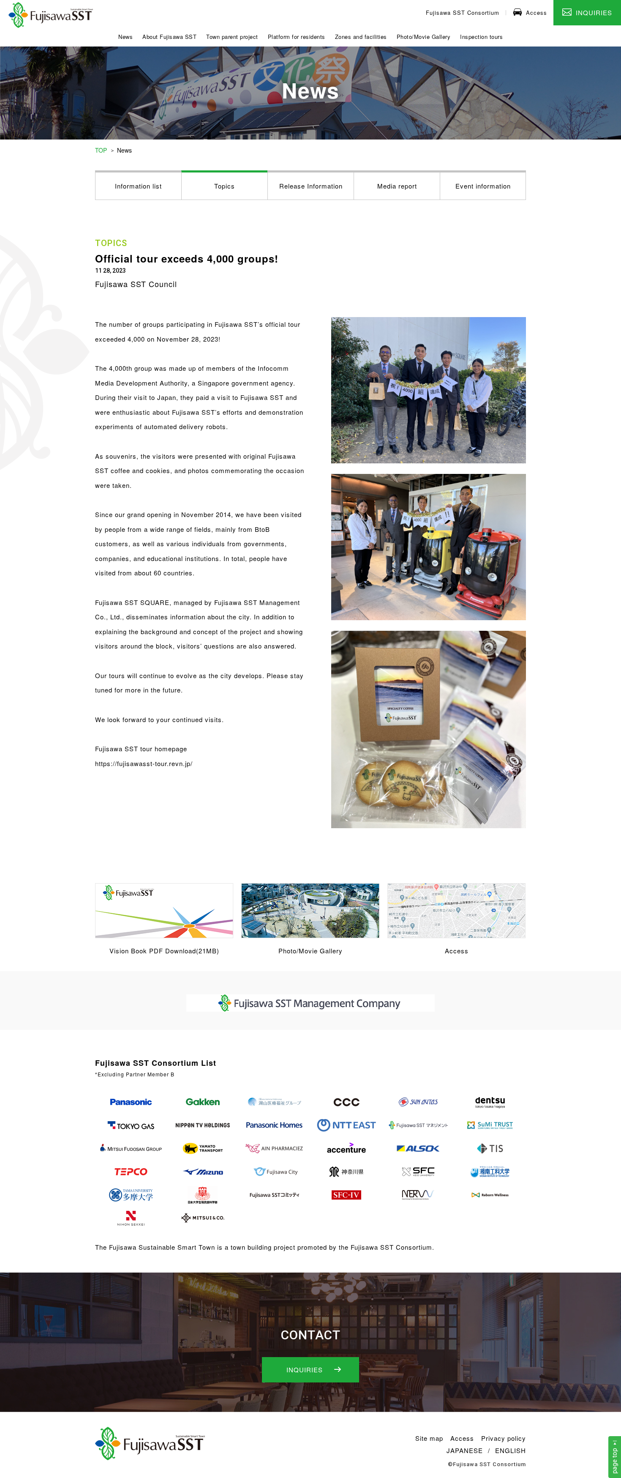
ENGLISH (510, 1450)
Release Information (311, 185)
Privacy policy (503, 1438)
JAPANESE (465, 1450)
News (125, 37)
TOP (101, 150)
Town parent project (232, 37)
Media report (397, 185)
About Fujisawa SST (169, 37)
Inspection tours (481, 37)
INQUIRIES (594, 12)
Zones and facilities (361, 37)
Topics (224, 185)
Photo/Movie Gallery (424, 37)
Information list (138, 185)
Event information (483, 185)
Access (536, 12)
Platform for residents (296, 37)
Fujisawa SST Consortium (462, 12)
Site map (429, 1438)
